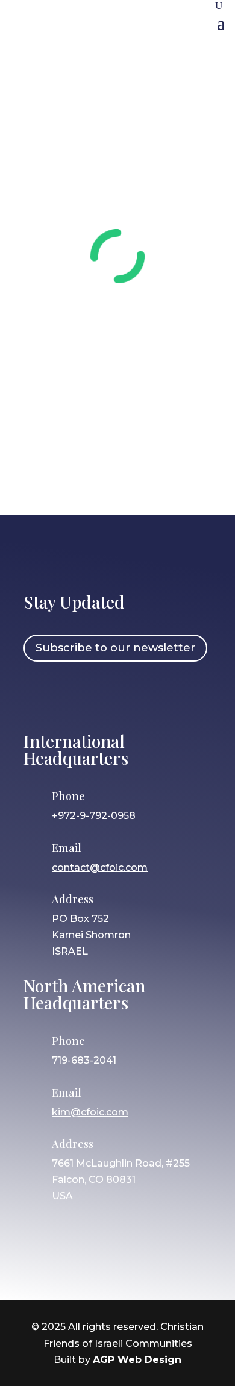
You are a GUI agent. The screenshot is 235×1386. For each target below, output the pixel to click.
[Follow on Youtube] (143, 695)
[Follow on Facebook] (39, 695)
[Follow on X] (108, 695)
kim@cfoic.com (90, 1112)
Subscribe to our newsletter (115, 647)
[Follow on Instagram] (73, 695)
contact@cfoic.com (100, 867)
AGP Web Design (137, 1360)
